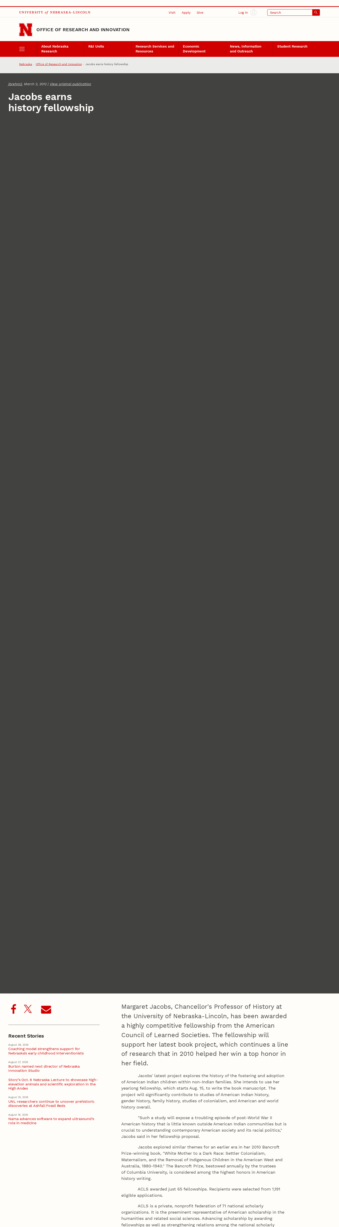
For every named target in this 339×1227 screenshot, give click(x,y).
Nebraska (25, 64)
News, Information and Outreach (245, 48)
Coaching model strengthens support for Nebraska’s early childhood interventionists (46, 1051)
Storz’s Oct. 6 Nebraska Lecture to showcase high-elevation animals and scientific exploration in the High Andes (53, 1084)
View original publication (70, 84)
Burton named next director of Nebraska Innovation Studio (44, 1068)
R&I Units (96, 46)
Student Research (292, 46)
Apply (186, 12)
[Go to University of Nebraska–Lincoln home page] (26, 29)
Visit (172, 12)
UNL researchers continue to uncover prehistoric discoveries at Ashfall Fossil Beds (51, 1103)
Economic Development (194, 48)
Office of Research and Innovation (83, 29)
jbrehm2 (15, 84)
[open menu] (28, 49)
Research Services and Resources (155, 48)
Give (200, 12)
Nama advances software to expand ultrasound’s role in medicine (51, 1121)
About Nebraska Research (54, 48)
